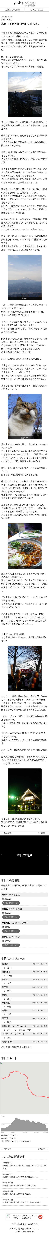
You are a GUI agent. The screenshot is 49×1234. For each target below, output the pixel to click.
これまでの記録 (12, 10)
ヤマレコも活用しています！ (25, 1217)
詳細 (12, 903)
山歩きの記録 (20, 1229)
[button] (3, 1077)
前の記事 (7, 833)
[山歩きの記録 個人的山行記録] (24, 4)
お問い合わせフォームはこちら (24, 1224)
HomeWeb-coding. (28, 1231)
